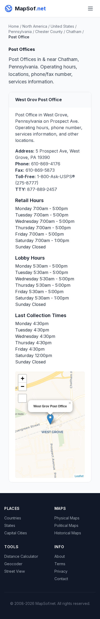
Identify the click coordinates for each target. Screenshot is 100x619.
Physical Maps (66, 518)
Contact (61, 578)
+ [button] (22, 378)
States (9, 525)
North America (34, 26)
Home (14, 26)
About (59, 556)
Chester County (49, 31)
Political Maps (66, 525)
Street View (14, 571)
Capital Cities (15, 533)
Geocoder (13, 563)
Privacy (60, 571)
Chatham (73, 31)
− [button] (22, 386)
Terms (59, 563)
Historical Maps (67, 533)
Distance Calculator (21, 556)
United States (62, 26)
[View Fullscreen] (22, 398)
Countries (12, 518)
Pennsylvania (20, 31)
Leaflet (79, 476)
